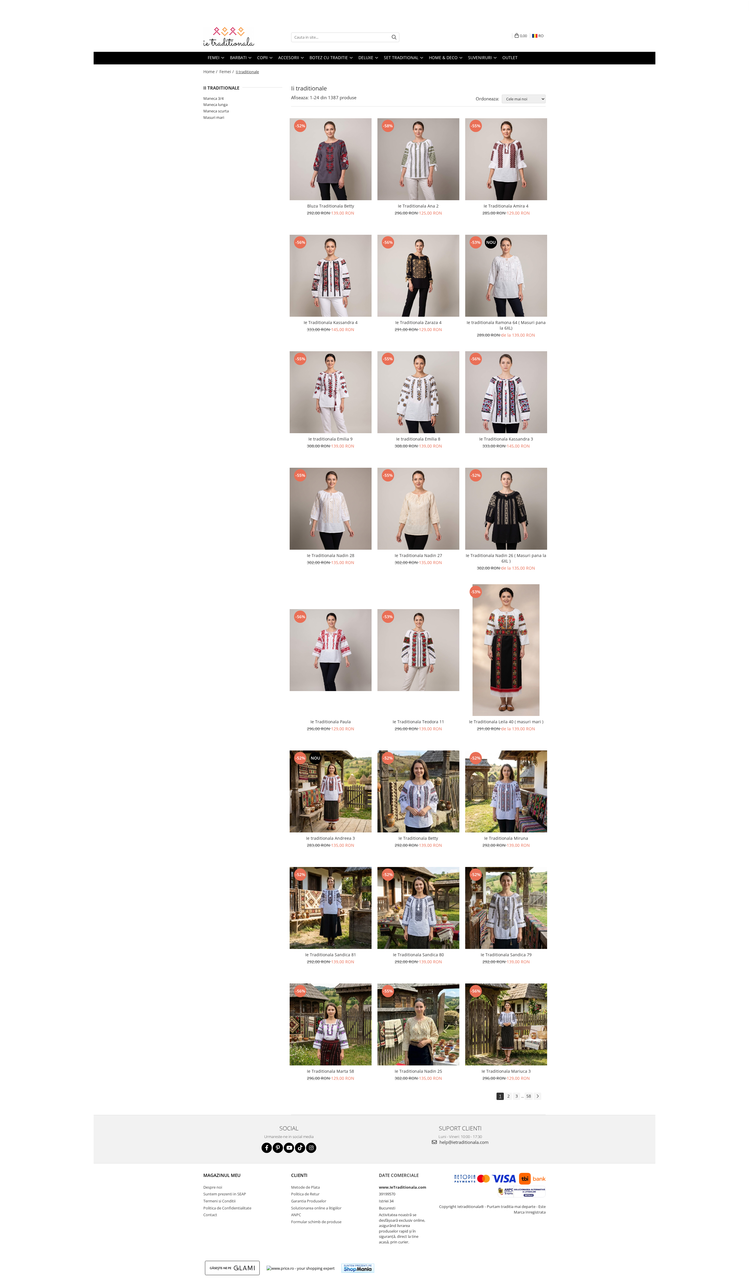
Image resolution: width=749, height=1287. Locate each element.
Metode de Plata (305, 1187)
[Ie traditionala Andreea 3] (331, 791)
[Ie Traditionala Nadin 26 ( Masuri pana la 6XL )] (506, 509)
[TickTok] (300, 1148)
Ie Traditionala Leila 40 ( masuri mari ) (506, 721)
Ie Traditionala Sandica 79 (506, 954)
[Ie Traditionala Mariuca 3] (506, 1024)
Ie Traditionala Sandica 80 (418, 954)
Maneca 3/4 (213, 98)
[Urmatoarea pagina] (537, 1096)
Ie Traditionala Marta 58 (330, 1071)
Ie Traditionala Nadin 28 (330, 555)
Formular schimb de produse (316, 1221)
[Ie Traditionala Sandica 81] (331, 908)
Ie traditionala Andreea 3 (330, 838)
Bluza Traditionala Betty (330, 206)
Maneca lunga (215, 104)
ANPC (296, 1214)
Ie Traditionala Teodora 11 (418, 721)
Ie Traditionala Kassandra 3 (506, 439)
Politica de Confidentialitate (227, 1208)
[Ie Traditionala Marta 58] (331, 1024)
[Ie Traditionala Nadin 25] (418, 1024)
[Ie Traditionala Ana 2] (418, 159)
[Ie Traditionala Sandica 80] (418, 908)
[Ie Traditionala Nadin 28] (331, 509)
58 (528, 1096)
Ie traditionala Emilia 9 (330, 439)
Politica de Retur (305, 1194)
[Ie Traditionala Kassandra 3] (506, 392)
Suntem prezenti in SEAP (224, 1194)
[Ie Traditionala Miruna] (506, 791)
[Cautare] (394, 37)
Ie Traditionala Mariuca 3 (506, 1071)
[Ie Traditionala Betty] (418, 791)
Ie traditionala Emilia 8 (418, 439)
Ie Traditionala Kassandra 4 (331, 322)
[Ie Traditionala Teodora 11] (418, 650)
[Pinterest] (278, 1148)
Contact (210, 1214)
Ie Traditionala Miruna (506, 838)
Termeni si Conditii (219, 1201)
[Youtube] (289, 1148)
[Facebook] (267, 1148)
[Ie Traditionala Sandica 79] (506, 908)
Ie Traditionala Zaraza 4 (418, 322)
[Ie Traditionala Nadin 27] (418, 509)
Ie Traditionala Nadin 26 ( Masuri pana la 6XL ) (506, 558)
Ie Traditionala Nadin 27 (418, 555)
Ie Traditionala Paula (330, 721)
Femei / (227, 71)
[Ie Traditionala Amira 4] (506, 159)
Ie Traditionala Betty (418, 838)
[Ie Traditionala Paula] (331, 650)
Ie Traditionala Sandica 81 (330, 954)
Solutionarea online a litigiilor (316, 1208)
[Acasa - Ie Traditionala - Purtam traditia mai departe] (232, 37)
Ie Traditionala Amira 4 (506, 206)
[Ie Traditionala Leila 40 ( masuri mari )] (506, 650)
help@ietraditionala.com (463, 1142)
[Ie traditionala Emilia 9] (331, 392)
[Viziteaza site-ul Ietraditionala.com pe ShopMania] (357, 1268)
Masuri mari (213, 117)
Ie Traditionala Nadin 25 (418, 1071)
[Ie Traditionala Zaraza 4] (418, 276)
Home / (211, 71)
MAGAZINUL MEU (221, 1175)
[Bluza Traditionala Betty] (331, 159)
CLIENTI (299, 1175)
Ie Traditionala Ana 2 (418, 206)
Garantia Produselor (308, 1201)
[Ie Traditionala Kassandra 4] (331, 276)
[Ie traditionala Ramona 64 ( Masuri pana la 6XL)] (506, 276)
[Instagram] (311, 1148)
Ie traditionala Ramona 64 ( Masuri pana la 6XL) (506, 325)
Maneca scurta (216, 111)
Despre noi (212, 1187)
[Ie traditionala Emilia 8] (418, 392)
